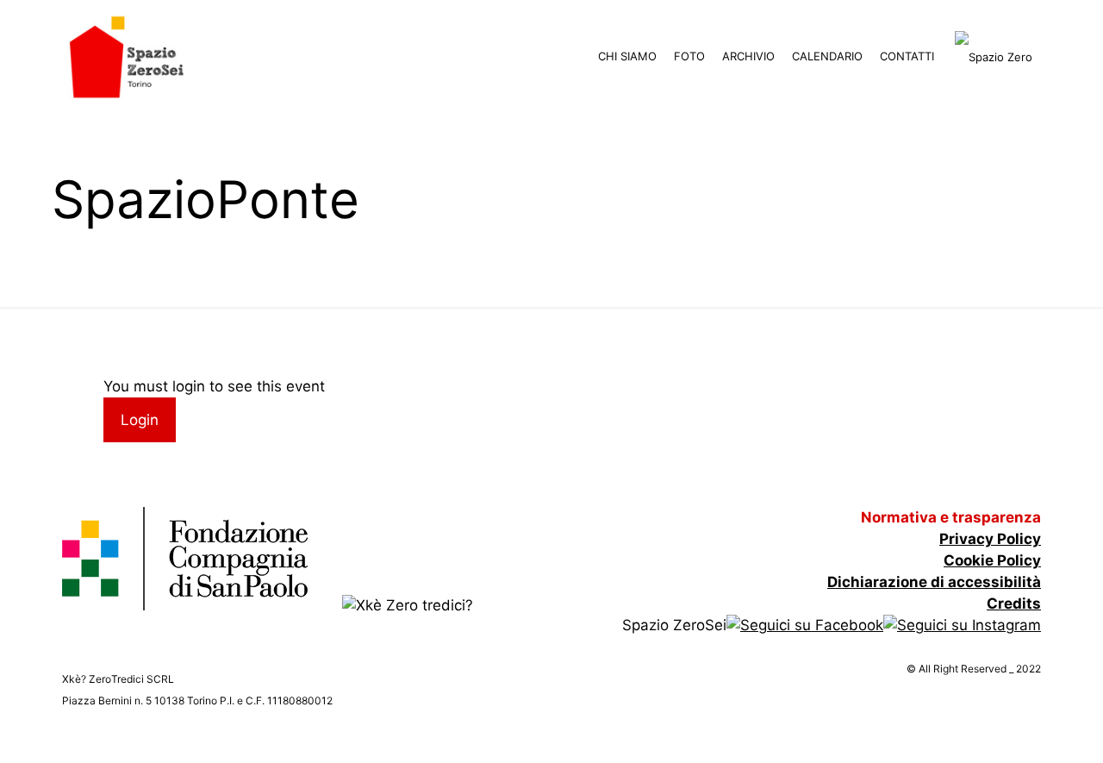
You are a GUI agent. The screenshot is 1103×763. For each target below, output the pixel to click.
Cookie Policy (992, 560)
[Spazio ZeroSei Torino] (126, 56)
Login (140, 419)
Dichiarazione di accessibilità (934, 582)
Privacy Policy (990, 538)
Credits (1014, 603)
